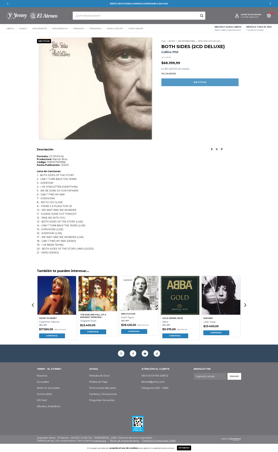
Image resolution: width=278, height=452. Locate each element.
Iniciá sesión (254, 14)
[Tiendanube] (231, 440)
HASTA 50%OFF (136, 28)
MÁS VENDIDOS (60, 28)
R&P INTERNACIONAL (186, 41)
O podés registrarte (250, 17)
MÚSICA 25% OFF (115, 28)
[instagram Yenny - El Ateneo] (121, 353)
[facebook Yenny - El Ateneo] (133, 353)
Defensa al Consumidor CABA (159, 440)
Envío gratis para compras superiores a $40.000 (139, 3)
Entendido (184, 448)
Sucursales (43, 381)
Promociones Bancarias (102, 388)
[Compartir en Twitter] (217, 149)
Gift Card (42, 400)
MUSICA (172, 41)
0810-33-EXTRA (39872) (154, 375)
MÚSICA (23, 28)
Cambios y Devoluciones (103, 394)
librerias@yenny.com (153, 381)
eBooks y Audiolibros (48, 406)
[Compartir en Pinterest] (222, 149)
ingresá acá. (100, 440)
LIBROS (10, 28)
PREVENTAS (95, 28)
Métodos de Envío (99, 375)
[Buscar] (201, 16)
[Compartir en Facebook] (212, 149)
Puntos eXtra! (44, 394)
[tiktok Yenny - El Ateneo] (157, 353)
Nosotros (42, 375)
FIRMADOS (78, 28)
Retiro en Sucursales (48, 388)
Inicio (163, 41)
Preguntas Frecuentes (102, 400)
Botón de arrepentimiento (124, 440)
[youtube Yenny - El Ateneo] (145, 353)
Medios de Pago (98, 381)
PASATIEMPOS (39, 28)
